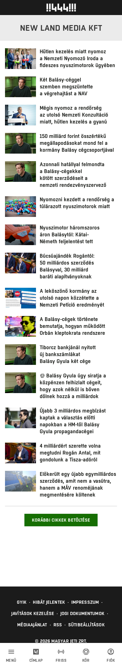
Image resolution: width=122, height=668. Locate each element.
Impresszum (85, 602)
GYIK (22, 602)
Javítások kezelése (32, 613)
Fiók (111, 660)
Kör (86, 660)
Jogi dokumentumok (82, 613)
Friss (61, 660)
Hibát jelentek (49, 602)
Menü (11, 660)
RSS (57, 624)
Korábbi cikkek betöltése (61, 520)
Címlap (36, 660)
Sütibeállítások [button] (86, 624)
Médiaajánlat (32, 624)
